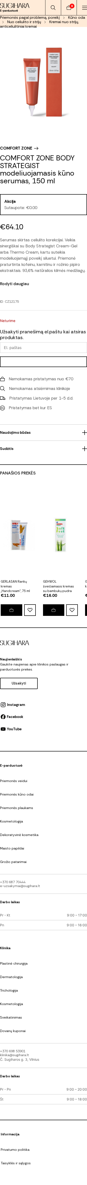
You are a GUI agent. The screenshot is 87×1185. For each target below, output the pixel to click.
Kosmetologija (11, 821)
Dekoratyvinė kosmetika (19, 835)
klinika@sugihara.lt (14, 1055)
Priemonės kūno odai (17, 794)
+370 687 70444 (12, 882)
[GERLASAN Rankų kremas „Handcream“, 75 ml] (11, 610)
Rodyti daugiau (14, 283)
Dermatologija (11, 977)
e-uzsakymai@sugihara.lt (20, 886)
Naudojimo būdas (15, 432)
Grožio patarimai (13, 862)
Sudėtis (7, 448)
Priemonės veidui (13, 781)
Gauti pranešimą (44, 361)
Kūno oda (76, 17)
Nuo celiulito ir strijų (24, 21)
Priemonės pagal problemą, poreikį (30, 17)
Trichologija (9, 990)
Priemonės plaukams (16, 808)
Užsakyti (19, 683)
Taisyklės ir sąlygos (16, 1163)
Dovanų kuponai (13, 1031)
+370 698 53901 (12, 1051)
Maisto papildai (12, 848)
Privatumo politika (15, 1149)
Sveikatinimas (11, 1017)
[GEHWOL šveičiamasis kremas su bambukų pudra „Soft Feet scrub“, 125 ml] (54, 610)
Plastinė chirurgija (14, 963)
